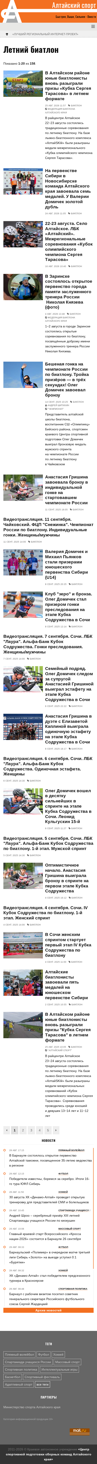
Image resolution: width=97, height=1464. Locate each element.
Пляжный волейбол (19, 1354)
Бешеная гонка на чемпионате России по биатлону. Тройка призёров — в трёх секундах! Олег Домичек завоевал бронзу (67, 379)
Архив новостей (48, 1310)
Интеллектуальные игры (59, 1369)
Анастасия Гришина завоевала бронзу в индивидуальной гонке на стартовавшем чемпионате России (66, 490)
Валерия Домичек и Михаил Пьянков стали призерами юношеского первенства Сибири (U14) (66, 564)
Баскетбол (12, 1377)
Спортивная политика (21, 1369)
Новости (48, 1140)
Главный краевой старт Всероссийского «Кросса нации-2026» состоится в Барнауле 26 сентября (45, 1236)
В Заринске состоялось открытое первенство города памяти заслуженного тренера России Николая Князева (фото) (68, 292)
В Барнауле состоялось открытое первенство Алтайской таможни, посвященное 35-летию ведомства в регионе (50, 1160)
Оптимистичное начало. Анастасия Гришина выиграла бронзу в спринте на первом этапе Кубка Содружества (67, 878)
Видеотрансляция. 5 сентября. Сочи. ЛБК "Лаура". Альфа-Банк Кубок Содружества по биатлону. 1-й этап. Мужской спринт (48, 843)
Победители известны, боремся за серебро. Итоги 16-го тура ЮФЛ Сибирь (49, 1181)
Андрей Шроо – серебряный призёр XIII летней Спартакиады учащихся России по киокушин (44, 1218)
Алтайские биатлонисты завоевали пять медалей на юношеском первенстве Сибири (66, 985)
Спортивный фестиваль (42, 1377)
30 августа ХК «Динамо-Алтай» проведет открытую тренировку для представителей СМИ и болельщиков (49, 1199)
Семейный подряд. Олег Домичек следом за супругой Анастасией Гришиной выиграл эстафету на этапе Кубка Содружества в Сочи (69, 684)
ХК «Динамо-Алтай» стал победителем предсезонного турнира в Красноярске (49, 1278)
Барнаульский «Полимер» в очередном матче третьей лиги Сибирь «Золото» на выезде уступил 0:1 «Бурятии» (49, 1257)
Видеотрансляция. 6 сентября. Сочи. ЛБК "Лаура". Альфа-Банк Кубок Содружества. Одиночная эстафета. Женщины (47, 766)
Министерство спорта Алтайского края (31, 1407)
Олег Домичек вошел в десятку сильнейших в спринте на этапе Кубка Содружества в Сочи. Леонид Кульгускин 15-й (68, 806)
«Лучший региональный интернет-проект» (45, 34)
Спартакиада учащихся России (28, 1362)
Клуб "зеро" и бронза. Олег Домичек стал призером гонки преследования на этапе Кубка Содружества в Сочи (68, 607)
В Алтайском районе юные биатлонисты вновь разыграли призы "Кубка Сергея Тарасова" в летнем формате (68, 1027)
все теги (42, 1384)
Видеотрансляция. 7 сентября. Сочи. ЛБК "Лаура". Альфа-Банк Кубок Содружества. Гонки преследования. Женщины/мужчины (47, 644)
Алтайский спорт (74, 5)
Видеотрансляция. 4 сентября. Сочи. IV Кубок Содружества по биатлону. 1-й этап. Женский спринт (45, 913)
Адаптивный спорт (18, 1384)
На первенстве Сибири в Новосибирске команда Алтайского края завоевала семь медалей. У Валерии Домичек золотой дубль (68, 188)
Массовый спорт (67, 1362)
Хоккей (58, 1354)
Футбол (43, 1354)
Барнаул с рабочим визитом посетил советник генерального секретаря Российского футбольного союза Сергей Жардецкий (46, 1299)
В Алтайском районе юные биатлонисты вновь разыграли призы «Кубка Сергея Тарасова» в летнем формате (68, 86)
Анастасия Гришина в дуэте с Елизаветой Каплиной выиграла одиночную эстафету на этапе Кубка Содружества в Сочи (68, 729)
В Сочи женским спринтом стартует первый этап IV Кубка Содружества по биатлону (68, 944)
